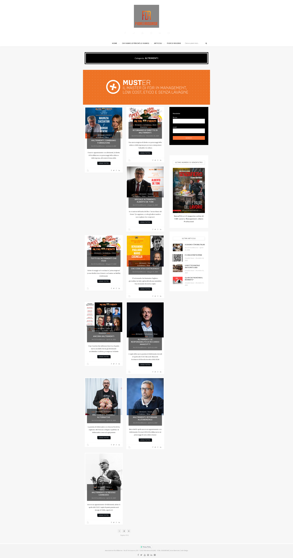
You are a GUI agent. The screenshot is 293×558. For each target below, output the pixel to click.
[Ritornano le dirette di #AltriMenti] (145, 118)
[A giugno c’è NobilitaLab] (178, 247)
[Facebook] (124, 32)
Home (114, 43)
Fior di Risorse (174, 43)
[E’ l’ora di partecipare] (178, 258)
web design (184, 550)
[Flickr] (168, 32)
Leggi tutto (104, 163)
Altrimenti (101, 135)
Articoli (158, 43)
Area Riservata (175, 550)
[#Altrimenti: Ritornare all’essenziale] (145, 396)
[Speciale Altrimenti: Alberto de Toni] (145, 181)
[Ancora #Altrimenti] (103, 317)
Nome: (175, 117)
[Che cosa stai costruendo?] (145, 251)
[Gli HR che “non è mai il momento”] (178, 280)
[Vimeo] (150, 32)
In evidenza (99, 137)
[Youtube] (142, 32)
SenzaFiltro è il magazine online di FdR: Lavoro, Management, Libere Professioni (189, 218)
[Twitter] (133, 32)
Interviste (105, 331)
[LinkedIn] (159, 32)
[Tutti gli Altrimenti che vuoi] (103, 246)
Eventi (108, 135)
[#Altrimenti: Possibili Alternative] (103, 396)
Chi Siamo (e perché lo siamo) (135, 43)
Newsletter (144, 127)
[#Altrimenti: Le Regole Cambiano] (103, 471)
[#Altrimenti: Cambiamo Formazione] (103, 123)
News (107, 137)
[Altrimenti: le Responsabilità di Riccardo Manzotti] (145, 319)
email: (175, 127)
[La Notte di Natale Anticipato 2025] (178, 268)
